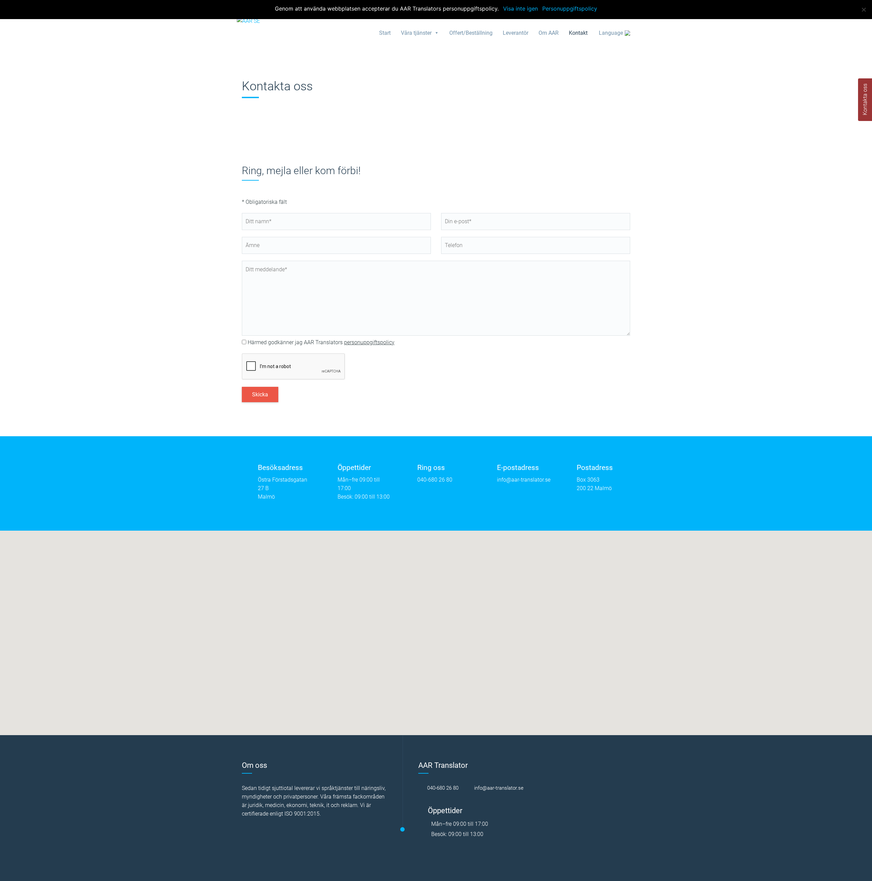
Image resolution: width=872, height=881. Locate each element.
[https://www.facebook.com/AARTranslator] (532, 788)
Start (385, 33)
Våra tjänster (416, 33)
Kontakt (578, 33)
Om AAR (549, 33)
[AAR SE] (248, 20)
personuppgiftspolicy (369, 342)
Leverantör (515, 33)
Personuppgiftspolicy (569, 8)
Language (611, 33)
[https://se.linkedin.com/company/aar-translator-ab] (543, 788)
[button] (436, 629)
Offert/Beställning (471, 33)
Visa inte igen (520, 8)
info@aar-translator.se (523, 479)
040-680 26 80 (434, 479)
